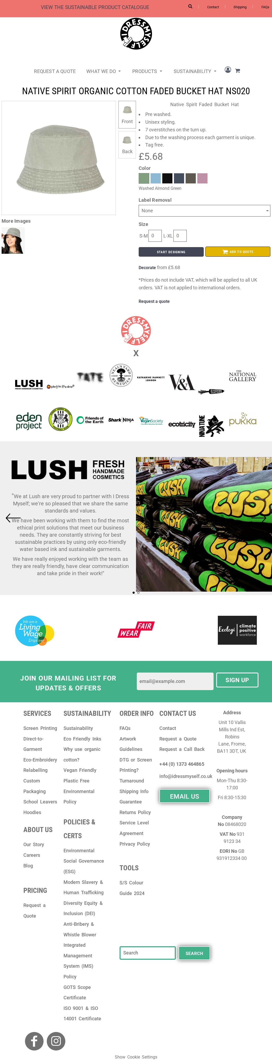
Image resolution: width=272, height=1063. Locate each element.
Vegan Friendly (80, 770)
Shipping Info (134, 791)
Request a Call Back (182, 749)
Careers (31, 855)
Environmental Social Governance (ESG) (83, 861)
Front (127, 121)
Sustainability (78, 728)
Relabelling (35, 770)
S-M (143, 236)
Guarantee (131, 801)
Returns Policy (135, 812)
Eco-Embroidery (40, 760)
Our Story (33, 844)
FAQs (265, 7)
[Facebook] (34, 1041)
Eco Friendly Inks (82, 739)
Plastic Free (76, 781)
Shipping (239, 7)
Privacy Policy (135, 844)
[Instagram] (56, 1041)
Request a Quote (177, 739)
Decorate (147, 267)
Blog (28, 865)
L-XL (168, 236)
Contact (213, 7)
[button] (104, 70)
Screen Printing (40, 728)
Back (127, 151)
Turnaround (132, 781)
